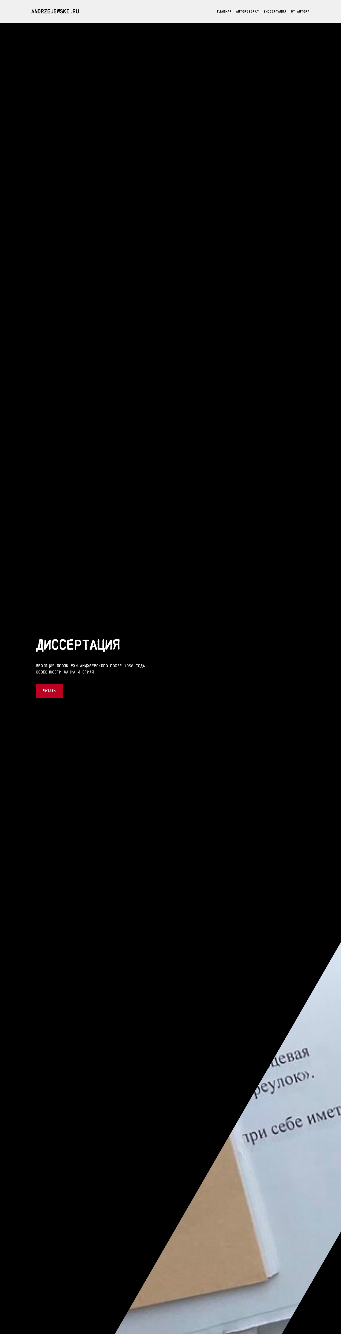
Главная (224, 11)
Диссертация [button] (275, 11)
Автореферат (247, 11)
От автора (300, 11)
